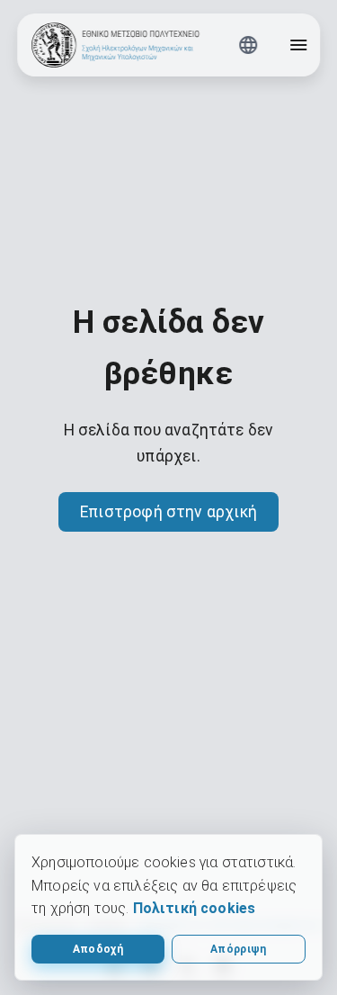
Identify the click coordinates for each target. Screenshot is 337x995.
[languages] (248, 45)
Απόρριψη (238, 949)
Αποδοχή (98, 949)
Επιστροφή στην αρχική (168, 512)
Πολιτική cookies (194, 908)
